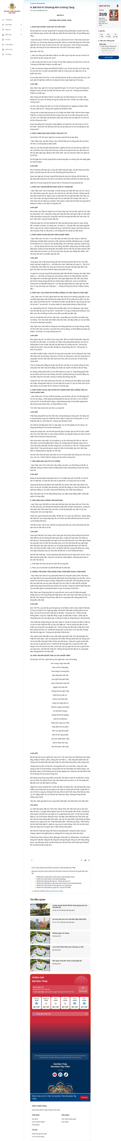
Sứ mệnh (35, 1119)
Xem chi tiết (109, 57)
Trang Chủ (33, 3)
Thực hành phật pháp (68, 1119)
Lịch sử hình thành (38, 1122)
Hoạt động (35, 1125)
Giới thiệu (35, 1115)
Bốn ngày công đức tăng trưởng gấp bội (67, 961)
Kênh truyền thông (39, 1106)
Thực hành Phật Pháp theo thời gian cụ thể (67, 947)
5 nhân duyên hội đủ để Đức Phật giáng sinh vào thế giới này (69, 906)
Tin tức (34, 1130)
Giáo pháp (65, 1115)
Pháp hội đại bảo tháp (39, 1134)
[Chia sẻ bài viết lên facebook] (81, 860)
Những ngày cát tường (60, 933)
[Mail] (85, 860)
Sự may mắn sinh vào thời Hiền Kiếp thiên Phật (69, 919)
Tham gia (84, 1097)
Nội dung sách (41, 3)
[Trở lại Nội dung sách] (32, 860)
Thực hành (65, 1122)
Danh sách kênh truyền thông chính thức (46, 1110)
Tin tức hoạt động (38, 1136)
